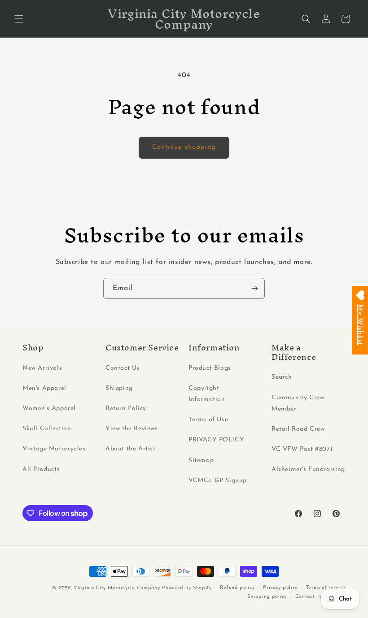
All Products (41, 469)
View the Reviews (131, 428)
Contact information (320, 596)
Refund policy (237, 587)
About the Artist (130, 448)
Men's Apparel (44, 388)
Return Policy (125, 408)
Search (282, 377)
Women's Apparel (49, 408)
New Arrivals (42, 368)
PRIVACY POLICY (216, 439)
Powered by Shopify (187, 588)
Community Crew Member (298, 403)
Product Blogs (209, 368)
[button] (19, 19)
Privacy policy (280, 587)
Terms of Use (208, 419)
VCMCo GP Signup (217, 480)
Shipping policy (267, 596)
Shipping (119, 388)
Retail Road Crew (298, 429)
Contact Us (122, 368)
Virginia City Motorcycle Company (117, 588)
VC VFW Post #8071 (302, 449)
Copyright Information (206, 394)
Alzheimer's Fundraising (308, 469)
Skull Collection (46, 428)
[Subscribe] (254, 288)
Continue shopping (184, 147)
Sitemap (201, 460)
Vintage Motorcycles (53, 448)
